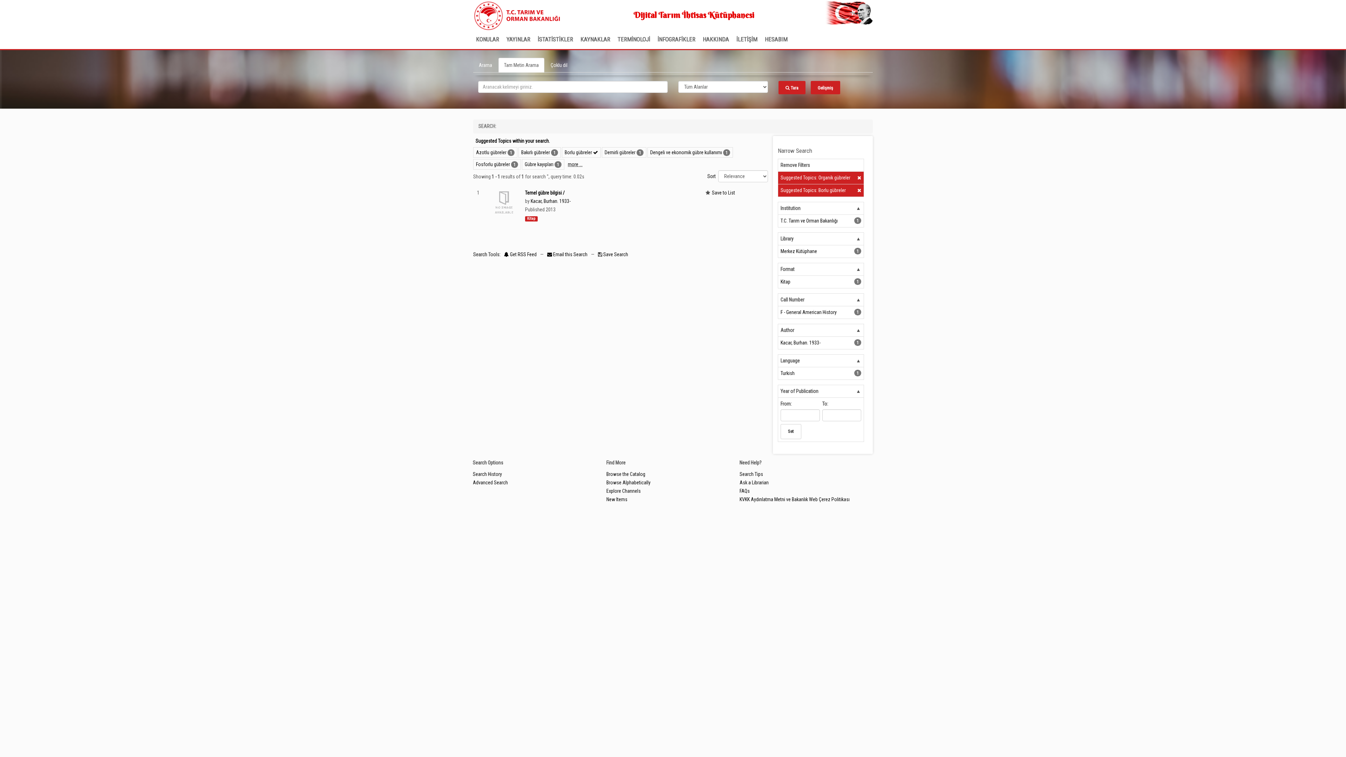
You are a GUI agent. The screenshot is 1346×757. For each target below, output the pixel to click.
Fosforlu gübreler (493, 164)
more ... (575, 164)
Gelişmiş (825, 87)
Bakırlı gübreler (535, 152)
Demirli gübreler (620, 152)
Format (788, 269)
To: (825, 404)
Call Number (792, 299)
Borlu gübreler (579, 152)
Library (787, 238)
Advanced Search (490, 482)
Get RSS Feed (523, 254)
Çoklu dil (559, 65)
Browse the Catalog (625, 474)
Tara (794, 87)
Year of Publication (799, 391)
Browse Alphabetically (628, 482)
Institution (791, 208)
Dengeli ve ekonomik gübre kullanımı (686, 152)
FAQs (745, 491)
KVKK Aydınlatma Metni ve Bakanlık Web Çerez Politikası (795, 499)
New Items (616, 499)
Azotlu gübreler (491, 152)
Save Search (615, 254)
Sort (711, 176)
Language (790, 360)
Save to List (723, 193)
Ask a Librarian (754, 482)
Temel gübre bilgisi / (545, 193)
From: (786, 404)
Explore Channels (623, 491)
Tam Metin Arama (521, 65)
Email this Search (570, 254)
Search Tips (751, 474)
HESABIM (776, 39)
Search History (487, 474)
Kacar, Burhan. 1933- (551, 201)
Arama (485, 65)
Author (787, 330)
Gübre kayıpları (539, 164)
